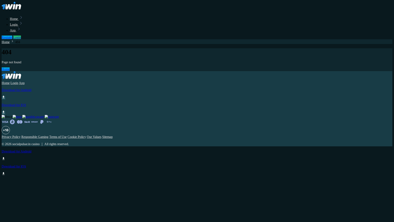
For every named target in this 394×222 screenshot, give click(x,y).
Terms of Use (58, 137)
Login (14, 24)
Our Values (94, 137)
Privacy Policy (11, 137)
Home (14, 19)
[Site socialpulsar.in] (16, 10)
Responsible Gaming (34, 137)
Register (7, 37)
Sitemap (107, 137)
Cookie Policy (77, 137)
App (13, 30)
